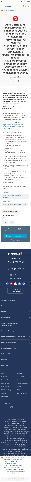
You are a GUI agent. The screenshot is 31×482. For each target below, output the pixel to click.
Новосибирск (5, 386)
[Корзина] (26, 6)
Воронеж (4, 376)
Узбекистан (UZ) (8, 407)
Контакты (4, 360)
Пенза (19, 386)
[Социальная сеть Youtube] (11, 283)
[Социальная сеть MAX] (23, 283)
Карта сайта (5, 365)
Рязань (19, 390)
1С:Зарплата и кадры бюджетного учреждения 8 (15, 204)
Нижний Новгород (22, 383)
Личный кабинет (9, 300)
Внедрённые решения (9, 10)
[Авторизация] (29, 6)
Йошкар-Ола (5, 380)
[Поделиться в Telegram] (18, 81)
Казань (19, 380)
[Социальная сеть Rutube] (15, 283)
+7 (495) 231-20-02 (24, 2)
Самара (3, 393)
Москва (3, 373)
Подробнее (15, 473)
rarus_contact (17, 279)
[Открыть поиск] (24, 6)
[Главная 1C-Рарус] (13, 6)
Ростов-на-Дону (6, 390)
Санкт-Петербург (22, 393)
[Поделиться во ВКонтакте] (13, 81)
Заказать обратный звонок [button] (15, 236)
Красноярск (5, 383)
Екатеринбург (21, 376)
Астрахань (20, 373)
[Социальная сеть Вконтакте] (7, 283)
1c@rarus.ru (16, 240)
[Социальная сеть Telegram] (19, 283)
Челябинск (4, 396)
